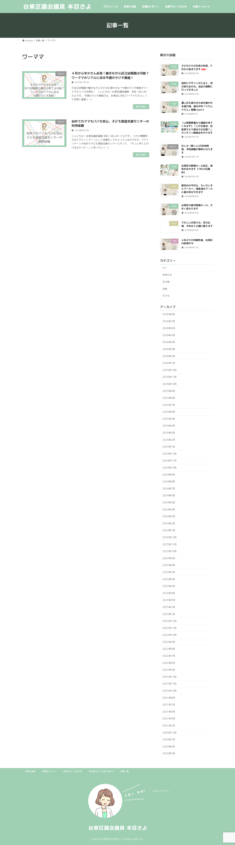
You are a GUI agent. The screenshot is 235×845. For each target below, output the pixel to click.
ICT (164, 267)
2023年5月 (168, 586)
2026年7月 (168, 321)
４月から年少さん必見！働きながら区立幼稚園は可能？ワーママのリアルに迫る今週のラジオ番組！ (110, 75)
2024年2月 (168, 523)
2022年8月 (168, 648)
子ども (166, 295)
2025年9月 (168, 390)
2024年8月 (168, 481)
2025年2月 (168, 439)
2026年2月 (168, 356)
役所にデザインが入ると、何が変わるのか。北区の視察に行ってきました (197, 86)
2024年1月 (168, 530)
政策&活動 (30, 771)
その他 (166, 281)
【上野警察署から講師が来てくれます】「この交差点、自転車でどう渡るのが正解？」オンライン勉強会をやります (197, 127)
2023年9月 (168, 558)
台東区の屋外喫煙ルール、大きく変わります (197, 207)
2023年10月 (169, 551)
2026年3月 (168, 349)
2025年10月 (169, 384)
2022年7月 (168, 655)
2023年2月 (168, 607)
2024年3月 (168, 516)
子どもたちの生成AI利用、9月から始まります (196, 67)
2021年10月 (169, 690)
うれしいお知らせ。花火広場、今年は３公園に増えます (197, 224)
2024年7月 (168, 488)
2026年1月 (168, 363)
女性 (164, 288)
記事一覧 (124, 771)
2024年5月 (168, 502)
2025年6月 (168, 411)
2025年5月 (168, 418)
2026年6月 (168, 328)
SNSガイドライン (161, 791)
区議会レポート (49, 771)
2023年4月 (168, 593)
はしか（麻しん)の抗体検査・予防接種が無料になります (197, 149)
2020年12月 (169, 732)
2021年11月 (169, 683)
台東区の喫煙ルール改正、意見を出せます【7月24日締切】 (197, 169)
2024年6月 (168, 495)
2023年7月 (168, 572)
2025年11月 (169, 377)
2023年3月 (168, 600)
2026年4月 (168, 342)
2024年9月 (168, 474)
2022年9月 (168, 642)
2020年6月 (168, 746)
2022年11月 (169, 627)
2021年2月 (168, 725)
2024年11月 (169, 460)
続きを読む (141, 106)
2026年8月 (168, 314)
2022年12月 (169, 621)
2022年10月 (169, 634)
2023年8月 (168, 565)
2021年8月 (168, 697)
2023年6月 (168, 579)
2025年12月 (169, 369)
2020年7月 (168, 739)
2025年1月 (168, 446)
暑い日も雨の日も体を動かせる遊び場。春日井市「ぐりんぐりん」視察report (197, 106)
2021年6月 (168, 711)
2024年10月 (169, 467)
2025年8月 (168, 397)
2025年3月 (168, 432)
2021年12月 (169, 676)
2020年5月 (168, 753)
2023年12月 (169, 537)
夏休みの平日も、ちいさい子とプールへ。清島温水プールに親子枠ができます (197, 189)
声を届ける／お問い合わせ (101, 771)
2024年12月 (169, 453)
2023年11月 (169, 544)
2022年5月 (168, 669)
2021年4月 (168, 718)
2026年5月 (168, 335)
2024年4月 (168, 509)
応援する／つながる (72, 771)
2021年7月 (168, 704)
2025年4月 (168, 425)
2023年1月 (168, 614)
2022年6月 (168, 662)
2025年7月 (168, 404)
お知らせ (167, 274)
